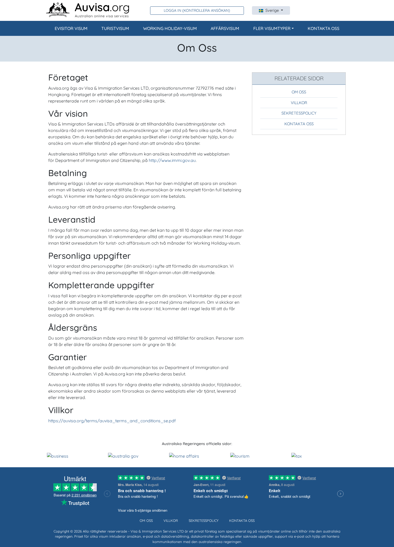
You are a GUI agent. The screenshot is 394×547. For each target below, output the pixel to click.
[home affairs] (184, 455)
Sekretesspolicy (298, 113)
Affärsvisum (225, 28)
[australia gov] (123, 455)
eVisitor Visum (71, 28)
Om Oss (299, 91)
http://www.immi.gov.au (172, 160)
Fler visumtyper (272, 28)
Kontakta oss (323, 28)
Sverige (272, 10)
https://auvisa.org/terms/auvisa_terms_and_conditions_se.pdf (112, 420)
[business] (57, 455)
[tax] (296, 455)
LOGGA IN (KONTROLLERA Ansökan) (197, 10)
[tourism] (240, 455)
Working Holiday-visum (170, 28)
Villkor (299, 102)
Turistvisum (115, 28)
